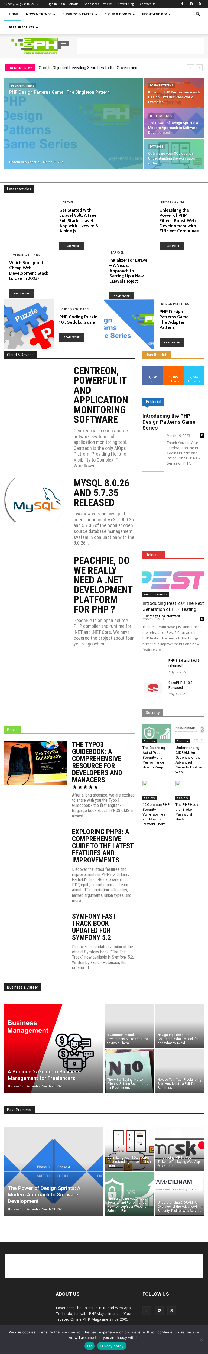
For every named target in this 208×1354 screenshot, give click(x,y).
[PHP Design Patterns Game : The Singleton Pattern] (73, 123)
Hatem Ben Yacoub (24, 162)
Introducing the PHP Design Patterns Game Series (169, 422)
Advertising (126, 4)
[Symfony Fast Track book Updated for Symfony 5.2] (35, 935)
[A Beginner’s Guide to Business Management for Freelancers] (53, 1048)
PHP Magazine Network (161, 616)
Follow (173, 368)
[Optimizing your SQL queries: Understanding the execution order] (174, 154)
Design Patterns (22, 85)
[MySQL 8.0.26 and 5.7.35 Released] (35, 500)
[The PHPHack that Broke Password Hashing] (190, 790)
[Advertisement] (140, 46)
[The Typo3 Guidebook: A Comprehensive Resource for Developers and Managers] (35, 763)
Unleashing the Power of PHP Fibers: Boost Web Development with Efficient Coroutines (179, 220)
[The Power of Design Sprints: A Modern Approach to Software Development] (174, 123)
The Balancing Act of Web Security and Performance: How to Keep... (154, 757)
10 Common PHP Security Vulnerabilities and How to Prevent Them (156, 814)
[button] (197, 14)
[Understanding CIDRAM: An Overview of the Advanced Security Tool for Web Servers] (190, 733)
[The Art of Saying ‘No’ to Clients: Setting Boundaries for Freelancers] (129, 1071)
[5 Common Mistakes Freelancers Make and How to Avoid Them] (129, 1026)
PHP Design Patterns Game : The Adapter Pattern (175, 319)
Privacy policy (112, 1346)
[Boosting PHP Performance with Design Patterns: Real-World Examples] (174, 93)
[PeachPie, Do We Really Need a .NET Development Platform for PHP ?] (35, 578)
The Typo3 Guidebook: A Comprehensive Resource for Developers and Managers (97, 762)
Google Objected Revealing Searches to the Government (89, 67)
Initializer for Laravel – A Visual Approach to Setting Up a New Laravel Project (128, 271)
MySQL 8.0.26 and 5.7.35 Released (101, 493)
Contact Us (147, 4)
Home (13, 14)
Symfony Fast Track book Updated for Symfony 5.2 (94, 926)
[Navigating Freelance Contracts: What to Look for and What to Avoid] (179, 1026)
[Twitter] (200, 4)
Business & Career (78, 14)
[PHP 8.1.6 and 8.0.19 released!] (153, 665)
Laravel (67, 202)
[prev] (190, 67)
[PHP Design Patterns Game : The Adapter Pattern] (129, 324)
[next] (199, 67)
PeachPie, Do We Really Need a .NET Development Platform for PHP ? (103, 585)
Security (149, 741)
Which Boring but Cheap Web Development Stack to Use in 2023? (28, 270)
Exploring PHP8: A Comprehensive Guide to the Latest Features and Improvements (103, 846)
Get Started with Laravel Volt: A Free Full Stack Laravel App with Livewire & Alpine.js (78, 220)
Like (153, 368)
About (73, 4)
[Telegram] (191, 4)
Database (156, 146)
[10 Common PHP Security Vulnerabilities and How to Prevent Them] (156, 790)
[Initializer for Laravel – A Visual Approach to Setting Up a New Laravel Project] (179, 275)
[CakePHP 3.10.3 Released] (153, 688)
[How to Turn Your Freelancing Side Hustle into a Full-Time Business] (179, 1071)
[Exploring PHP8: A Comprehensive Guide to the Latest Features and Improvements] (35, 850)
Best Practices (21, 27)
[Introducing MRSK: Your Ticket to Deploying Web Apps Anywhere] (179, 1148)
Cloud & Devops (118, 14)
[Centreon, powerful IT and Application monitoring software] (35, 388)
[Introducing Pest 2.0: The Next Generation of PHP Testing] (173, 581)
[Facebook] (182, 4)
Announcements (155, 594)
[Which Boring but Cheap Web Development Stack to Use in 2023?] (79, 275)
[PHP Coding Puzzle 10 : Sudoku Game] (29, 324)
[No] (201, 1339)
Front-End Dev (154, 14)
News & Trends (38, 14)
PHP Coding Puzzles (77, 309)
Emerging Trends (25, 255)
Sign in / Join (56, 4)
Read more (72, 246)
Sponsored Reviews (98, 4)
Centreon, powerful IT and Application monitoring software (101, 395)
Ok (89, 1346)
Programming (172, 202)
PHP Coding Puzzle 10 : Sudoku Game (78, 319)
